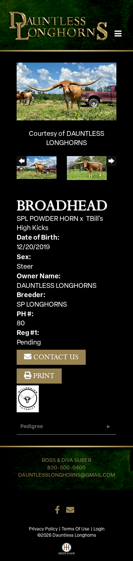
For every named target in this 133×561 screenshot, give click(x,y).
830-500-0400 (66, 468)
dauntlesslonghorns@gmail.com (66, 475)
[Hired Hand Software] (66, 548)
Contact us (54, 357)
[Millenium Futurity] (29, 399)
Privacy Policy (43, 529)
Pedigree (31, 427)
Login (99, 529)
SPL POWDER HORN (47, 219)
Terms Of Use (75, 529)
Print (42, 376)
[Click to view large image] (66, 91)
